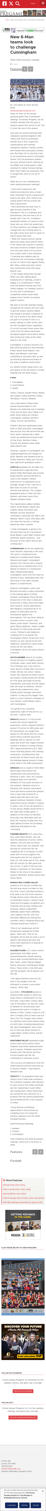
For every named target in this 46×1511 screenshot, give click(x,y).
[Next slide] (30, 69)
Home (33, 3)
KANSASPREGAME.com (11, 1469)
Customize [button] (11, 1505)
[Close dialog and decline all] (43, 1490)
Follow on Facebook (23, 1391)
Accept (36, 1505)
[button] (17, 3)
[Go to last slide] (24, 69)
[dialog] (23, 1499)
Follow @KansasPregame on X (23, 1417)
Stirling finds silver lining (14, 1185)
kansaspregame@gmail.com (22, 111)
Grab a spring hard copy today (17, 1189)
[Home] (23, 13)
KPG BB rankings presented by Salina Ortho (23, 1202)
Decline (24, 1505)
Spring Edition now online (14, 1194)
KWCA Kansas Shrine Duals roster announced (23, 1198)
